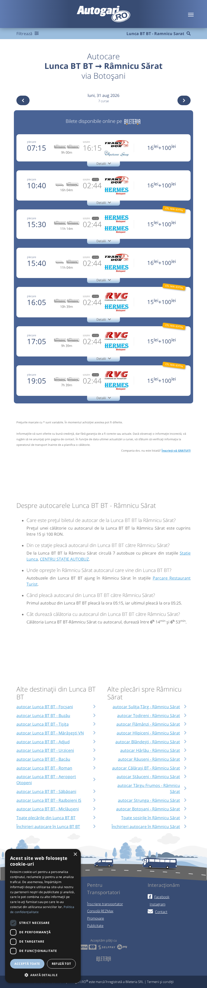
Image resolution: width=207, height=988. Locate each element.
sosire (86, 142)
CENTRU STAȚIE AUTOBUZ (64, 559)
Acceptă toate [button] (27, 964)
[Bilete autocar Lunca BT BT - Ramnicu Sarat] (132, 121)
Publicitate (95, 925)
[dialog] (43, 916)
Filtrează (24, 33)
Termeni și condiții (160, 981)
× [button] (75, 854)
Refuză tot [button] (61, 964)
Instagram (157, 904)
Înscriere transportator (105, 903)
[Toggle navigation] (191, 14)
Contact (161, 911)
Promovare (95, 918)
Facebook (161, 896)
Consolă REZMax (100, 911)
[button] (43, 975)
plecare (31, 142)
